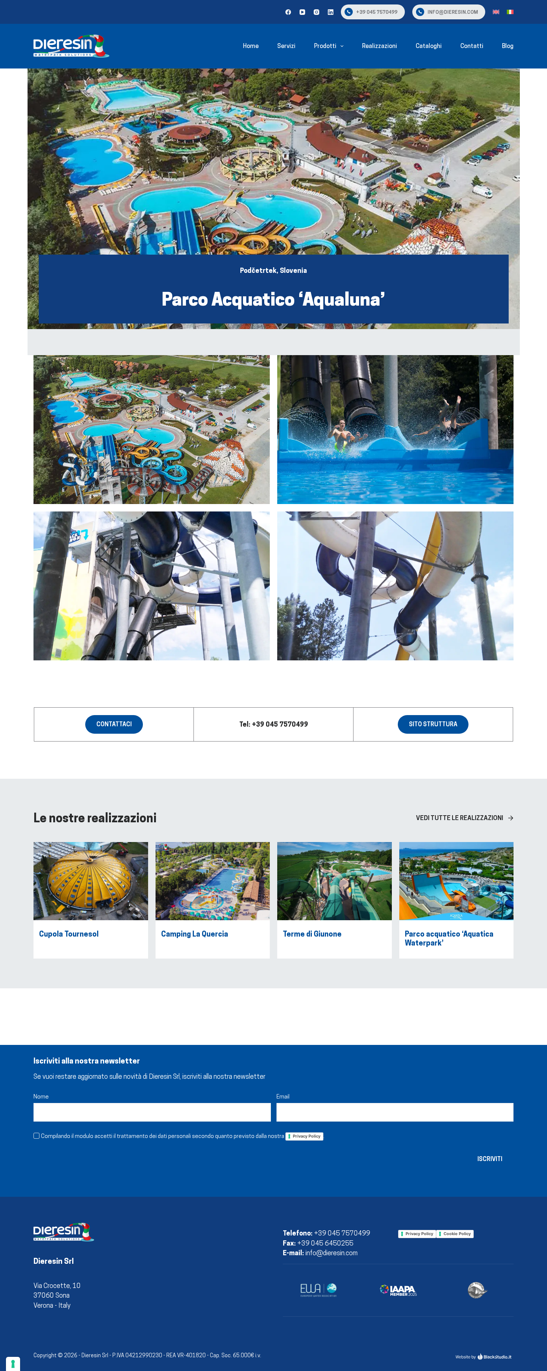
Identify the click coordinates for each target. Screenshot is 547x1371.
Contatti (471, 46)
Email (283, 1096)
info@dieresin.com (453, 12)
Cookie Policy (457, 1233)
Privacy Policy (306, 1136)
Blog (508, 46)
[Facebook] (288, 12)
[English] (496, 12)
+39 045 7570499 (376, 12)
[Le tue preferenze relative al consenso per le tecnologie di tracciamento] (13, 1364)
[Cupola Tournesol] (90, 847)
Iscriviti (489, 1159)
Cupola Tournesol (69, 934)
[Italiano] (510, 12)
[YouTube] (302, 12)
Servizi (286, 46)
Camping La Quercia (194, 934)
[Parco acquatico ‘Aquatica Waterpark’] (456, 847)
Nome (41, 1096)
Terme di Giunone (312, 934)
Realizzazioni (379, 46)
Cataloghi (429, 46)
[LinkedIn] (330, 12)
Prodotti (325, 46)
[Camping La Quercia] (213, 847)
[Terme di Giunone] (334, 847)
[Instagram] (316, 12)
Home (251, 46)
